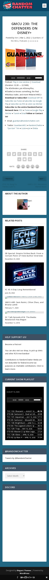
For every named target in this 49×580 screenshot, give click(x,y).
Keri (16, 37)
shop (26, 350)
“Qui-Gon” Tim (13, 128)
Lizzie (23, 128)
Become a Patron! (13, 344)
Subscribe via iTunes (13, 101)
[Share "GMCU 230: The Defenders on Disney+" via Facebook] (8, 154)
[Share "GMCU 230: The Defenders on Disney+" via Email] (24, 159)
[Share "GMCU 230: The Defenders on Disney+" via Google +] (19, 154)
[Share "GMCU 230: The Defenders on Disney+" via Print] (29, 159)
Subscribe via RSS (18, 104)
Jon (29, 128)
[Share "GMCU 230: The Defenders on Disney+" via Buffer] (40, 154)
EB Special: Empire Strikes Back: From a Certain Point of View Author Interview (24, 254)
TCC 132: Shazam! (15, 389)
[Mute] (33, 78)
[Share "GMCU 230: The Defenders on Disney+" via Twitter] (14, 154)
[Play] (8, 78)
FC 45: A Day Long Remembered (20, 289)
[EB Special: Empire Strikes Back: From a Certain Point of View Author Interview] (24, 238)
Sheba (35, 128)
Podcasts (23, 41)
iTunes (27, 110)
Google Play (37, 110)
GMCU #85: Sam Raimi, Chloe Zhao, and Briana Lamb (24, 303)
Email (23, 113)
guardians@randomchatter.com (26, 121)
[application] (24, 77)
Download (36, 82)
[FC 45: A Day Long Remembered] (24, 274)
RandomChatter (35, 125)
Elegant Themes (24, 570)
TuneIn (16, 113)
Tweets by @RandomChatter (18, 458)
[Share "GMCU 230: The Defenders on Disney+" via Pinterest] (29, 154)
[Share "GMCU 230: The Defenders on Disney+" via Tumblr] (24, 154)
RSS (20, 110)
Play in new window (21, 82)
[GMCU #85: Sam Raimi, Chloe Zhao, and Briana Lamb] (24, 297)
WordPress (24, 573)
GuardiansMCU (20, 125)
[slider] (39, 77)
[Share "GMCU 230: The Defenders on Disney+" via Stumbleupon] (19, 159)
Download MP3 (34, 97)
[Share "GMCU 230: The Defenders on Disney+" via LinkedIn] (35, 154)
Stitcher (8, 113)
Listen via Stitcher (34, 104)
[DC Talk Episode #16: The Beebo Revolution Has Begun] (24, 312)
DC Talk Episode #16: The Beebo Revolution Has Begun (20, 318)
